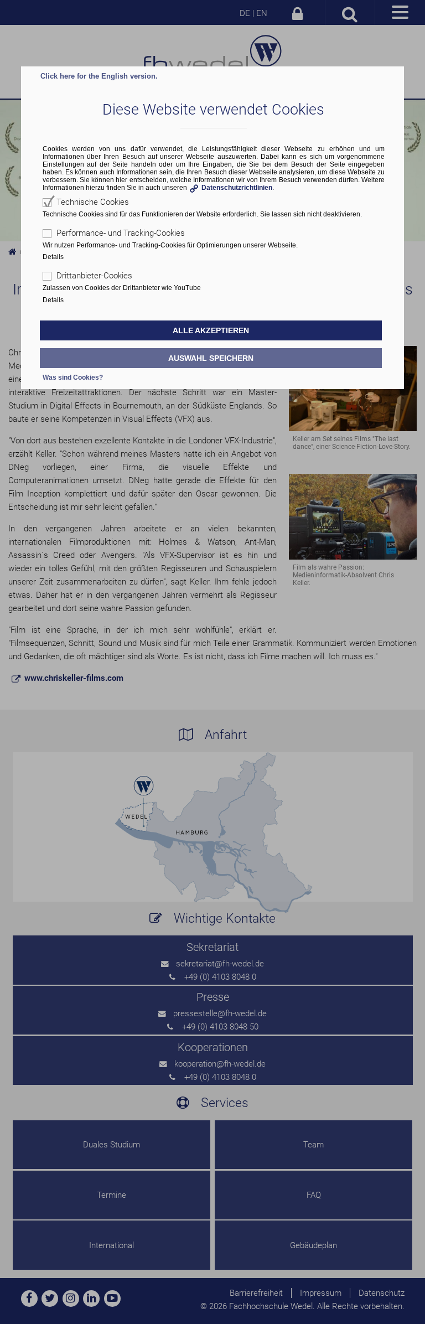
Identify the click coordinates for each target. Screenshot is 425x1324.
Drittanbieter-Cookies (94, 276)
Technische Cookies (92, 202)
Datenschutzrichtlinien (236, 188)
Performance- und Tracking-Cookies (120, 233)
